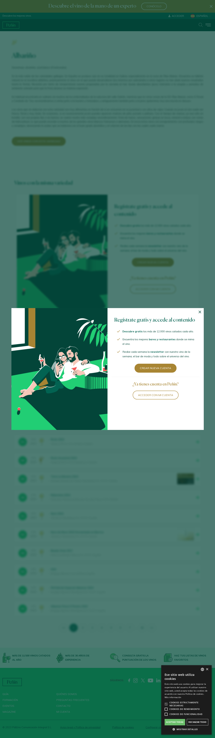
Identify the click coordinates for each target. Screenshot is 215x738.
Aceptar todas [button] (174, 722)
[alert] (186, 700)
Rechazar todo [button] (197, 722)
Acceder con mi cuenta (155, 395)
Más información (173, 697)
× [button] (207, 669)
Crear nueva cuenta (155, 368)
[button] (186, 729)
